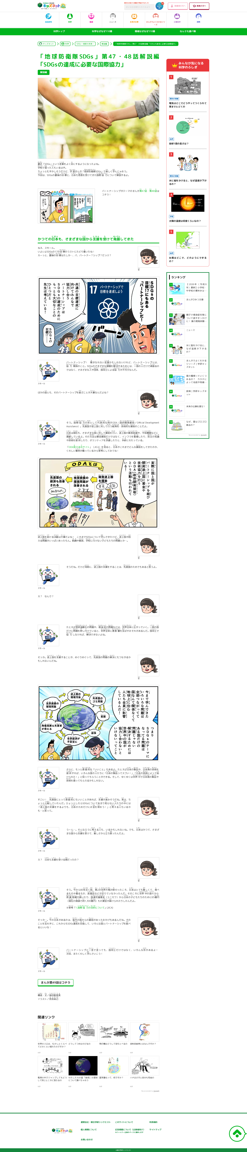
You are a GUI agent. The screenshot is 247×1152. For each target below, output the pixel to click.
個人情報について (89, 1129)
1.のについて (89, 907)
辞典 (198, 22)
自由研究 (48, 22)
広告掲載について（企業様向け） (130, 1130)
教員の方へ (201, 6)
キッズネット (48, 44)
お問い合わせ (87, 1139)
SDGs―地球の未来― (85, 44)
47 (143, 191)
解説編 (104, 44)
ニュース (112, 22)
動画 (91, 22)
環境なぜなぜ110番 (145, 31)
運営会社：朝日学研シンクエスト (96, 1122)
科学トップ (59, 31)
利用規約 (153, 1122)
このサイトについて (124, 1122)
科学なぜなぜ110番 (102, 31)
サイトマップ (155, 1129)
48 (153, 191)
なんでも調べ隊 (188, 31)
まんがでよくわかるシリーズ (155, 23)
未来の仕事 (134, 22)
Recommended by (147, 1091)
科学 (70, 22)
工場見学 (177, 22)
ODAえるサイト (79, 447)
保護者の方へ (180, 6)
